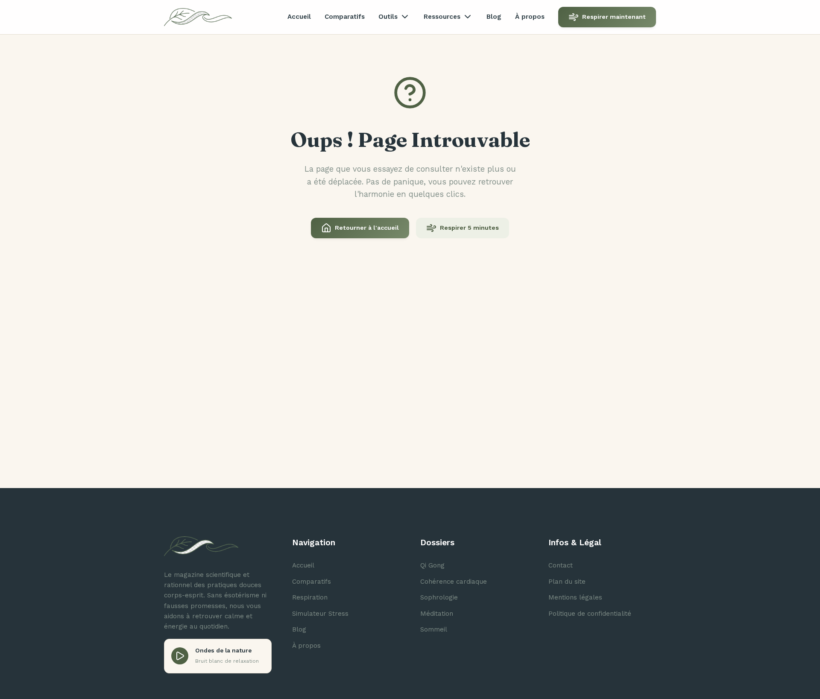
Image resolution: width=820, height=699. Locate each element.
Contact (560, 565)
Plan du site (567, 581)
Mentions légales (575, 597)
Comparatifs (345, 16)
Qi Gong (432, 565)
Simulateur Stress (320, 613)
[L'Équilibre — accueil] (198, 17)
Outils (388, 16)
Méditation (436, 613)
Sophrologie (439, 597)
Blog (493, 16)
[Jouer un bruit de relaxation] (179, 655)
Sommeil (433, 629)
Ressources (442, 16)
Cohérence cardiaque (453, 581)
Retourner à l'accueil (367, 227)
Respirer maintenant (614, 16)
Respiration (310, 597)
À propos (530, 16)
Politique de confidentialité (589, 613)
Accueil (299, 16)
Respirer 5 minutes (469, 227)
